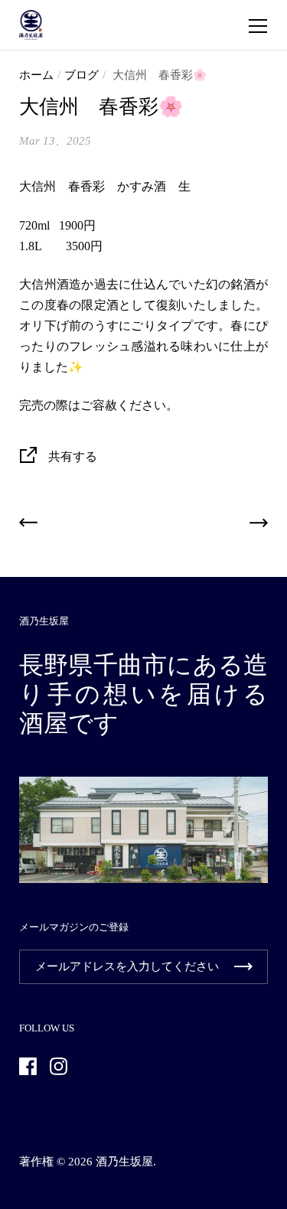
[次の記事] (258, 526)
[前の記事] (28, 526)
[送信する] (243, 967)
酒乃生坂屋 (124, 1161)
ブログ (81, 75)
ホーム (36, 75)
